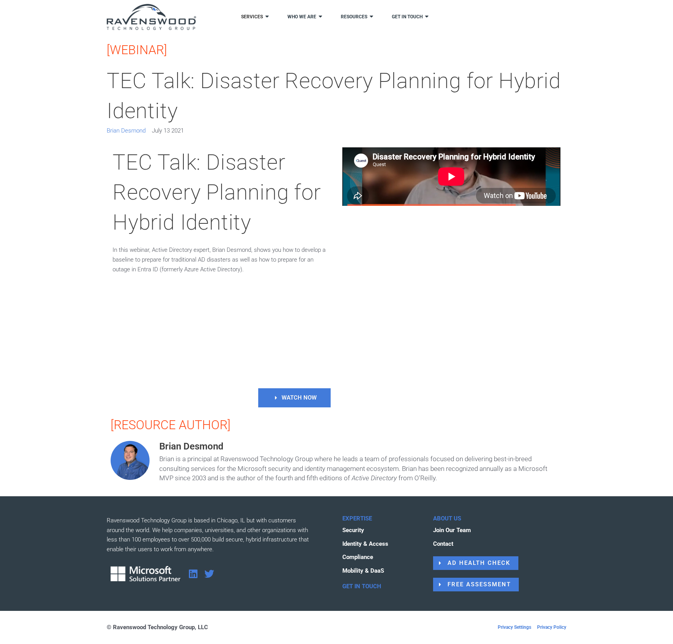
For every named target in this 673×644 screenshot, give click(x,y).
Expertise (357, 518)
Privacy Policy (551, 627)
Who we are (301, 16)
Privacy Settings (514, 627)
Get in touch (407, 16)
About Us (447, 518)
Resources (354, 16)
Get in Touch (361, 586)
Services (252, 16)
